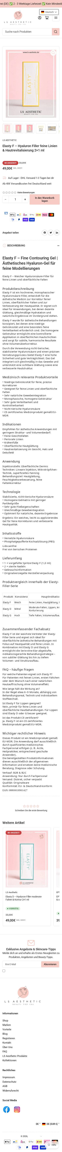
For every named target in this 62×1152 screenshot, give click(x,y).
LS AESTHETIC (9, 140)
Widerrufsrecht (10, 1090)
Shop (5, 1020)
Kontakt (6, 1042)
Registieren (8, 1038)
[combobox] (31, 31)
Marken (6, 1024)
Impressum (8, 1077)
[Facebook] (6, 1110)
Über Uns (7, 1047)
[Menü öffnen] (56, 17)
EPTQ (59, 892)
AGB (4, 1086)
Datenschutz (9, 1081)
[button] (9, 192)
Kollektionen (9, 1060)
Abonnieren (50, 964)
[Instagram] (17, 1110)
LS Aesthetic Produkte (14, 1056)
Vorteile (6, 1029)
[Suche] (55, 31)
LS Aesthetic (12, 892)
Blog (4, 1033)
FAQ (4, 1051)
